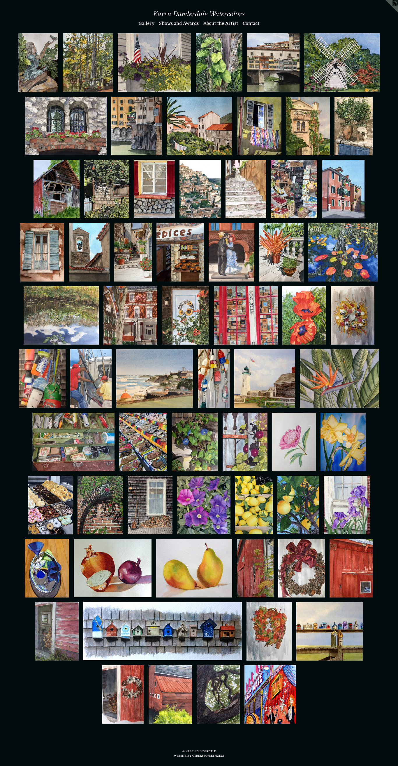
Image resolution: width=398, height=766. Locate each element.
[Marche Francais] (180, 252)
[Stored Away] (351, 568)
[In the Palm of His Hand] (218, 694)
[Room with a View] (329, 631)
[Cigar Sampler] (246, 315)
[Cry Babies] (113, 568)
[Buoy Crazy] (42, 378)
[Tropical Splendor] (219, 62)
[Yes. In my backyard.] (304, 315)
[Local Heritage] (342, 62)
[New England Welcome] (269, 631)
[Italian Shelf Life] (353, 126)
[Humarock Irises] (347, 505)
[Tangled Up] (214, 378)
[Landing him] (91, 378)
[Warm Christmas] (123, 694)
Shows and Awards (179, 23)
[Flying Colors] (259, 126)
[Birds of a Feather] (162, 631)
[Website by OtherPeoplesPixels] (386, 11)
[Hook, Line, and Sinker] (73, 442)
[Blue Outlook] (42, 252)
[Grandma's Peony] (294, 442)
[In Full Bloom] (185, 315)
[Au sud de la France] (308, 126)
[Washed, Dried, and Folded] (154, 189)
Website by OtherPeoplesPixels (199, 755)
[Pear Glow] (194, 568)
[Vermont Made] (170, 694)
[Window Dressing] (154, 62)
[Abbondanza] (294, 189)
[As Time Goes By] (255, 568)
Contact (251, 23)
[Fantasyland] (343, 252)
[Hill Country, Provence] (200, 189)
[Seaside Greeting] (352, 315)
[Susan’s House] (106, 189)
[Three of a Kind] (343, 442)
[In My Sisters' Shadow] (130, 315)
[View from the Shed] (57, 631)
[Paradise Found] (339, 378)
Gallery (146, 23)
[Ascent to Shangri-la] (281, 252)
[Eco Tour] (88, 62)
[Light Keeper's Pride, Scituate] (264, 378)
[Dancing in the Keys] (231, 252)
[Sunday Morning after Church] (50, 505)
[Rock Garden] (66, 126)
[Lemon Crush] (298, 505)
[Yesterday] (57, 189)
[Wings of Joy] (38, 62)
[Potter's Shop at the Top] (246, 189)
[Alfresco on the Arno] (136, 126)
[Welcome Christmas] (301, 568)
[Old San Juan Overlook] (154, 378)
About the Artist (220, 23)
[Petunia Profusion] (203, 505)
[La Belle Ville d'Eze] (89, 252)
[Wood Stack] (150, 505)
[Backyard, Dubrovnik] (199, 126)
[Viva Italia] (343, 189)
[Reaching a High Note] (133, 252)
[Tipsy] (47, 568)
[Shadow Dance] (101, 505)
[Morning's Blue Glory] (195, 442)
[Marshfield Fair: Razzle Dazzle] (270, 694)
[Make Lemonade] (254, 505)
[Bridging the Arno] (273, 62)
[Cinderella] (143, 442)
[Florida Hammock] (61, 315)
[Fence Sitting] (245, 442)
